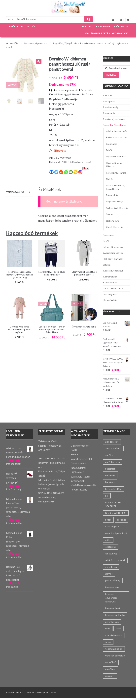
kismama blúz (112, 587)
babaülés (110, 482)
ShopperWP (51, 692)
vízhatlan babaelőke (115, 655)
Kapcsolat (103, 26)
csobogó (121, 519)
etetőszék (110, 546)
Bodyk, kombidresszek (116, 137)
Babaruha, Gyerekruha (35, 43)
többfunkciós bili (113, 648)
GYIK (74, 449)
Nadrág (109, 179)
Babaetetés (109, 113)
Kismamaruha (110, 276)
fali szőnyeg (111, 553)
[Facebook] (51, 172)
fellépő (108, 560)
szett (118, 628)
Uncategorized (110, 294)
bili (106, 495)
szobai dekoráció (113, 635)
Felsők (109, 150)
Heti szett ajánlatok (113, 258)
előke (108, 539)
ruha (107, 628)
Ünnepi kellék (110, 300)
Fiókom (119, 26)
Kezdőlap (14, 43)
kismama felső (112, 608)
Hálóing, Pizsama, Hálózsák (114, 165)
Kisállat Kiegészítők (113, 270)
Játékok (107, 264)
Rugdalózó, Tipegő (62, 43)
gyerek (121, 560)
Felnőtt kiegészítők (113, 247)
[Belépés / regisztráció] (113, 20)
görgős (109, 573)
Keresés (111, 74)
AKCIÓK (31, 26)
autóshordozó (112, 462)
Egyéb (106, 241)
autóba (109, 455)
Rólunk (87, 26)
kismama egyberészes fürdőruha (112, 597)
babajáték (110, 468)
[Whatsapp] (66, 172)
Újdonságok (111, 311)
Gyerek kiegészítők (113, 252)
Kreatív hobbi (110, 282)
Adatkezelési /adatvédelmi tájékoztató (78, 468)
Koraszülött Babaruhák (116, 173)
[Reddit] (61, 172)
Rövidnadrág (112, 195)
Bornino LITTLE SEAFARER (113, 504)
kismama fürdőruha (115, 615)
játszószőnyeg (112, 580)
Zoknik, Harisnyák (114, 227)
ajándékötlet (111, 441)
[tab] (19, 192)
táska (108, 642)
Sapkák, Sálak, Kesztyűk (117, 208)
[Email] (71, 172)
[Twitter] (56, 172)
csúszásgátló (112, 526)
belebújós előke (113, 488)
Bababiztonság (110, 107)
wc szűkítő (110, 662)
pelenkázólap (112, 621)
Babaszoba (108, 235)
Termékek (12, 26)
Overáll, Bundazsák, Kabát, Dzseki (115, 187)
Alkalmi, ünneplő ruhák (116, 131)
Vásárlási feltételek (82, 458)
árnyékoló (110, 669)
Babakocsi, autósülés (114, 119)
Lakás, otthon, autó (113, 288)
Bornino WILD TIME (115, 513)
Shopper (35, 692)
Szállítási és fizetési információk (106, 33)
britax (108, 519)
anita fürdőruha (113, 448)
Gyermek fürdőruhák (116, 156)
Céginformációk (80, 445)
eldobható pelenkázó (116, 533)
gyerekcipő (111, 567)
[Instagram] (80, 172)
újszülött (109, 675)
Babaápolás (109, 101)
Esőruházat (111, 144)
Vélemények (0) (15, 191)
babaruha (110, 475)
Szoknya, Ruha (112, 221)
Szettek (109, 214)
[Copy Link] (75, 172)
